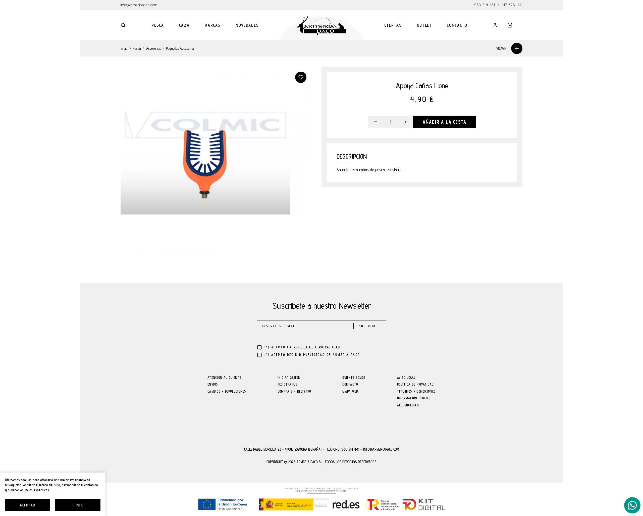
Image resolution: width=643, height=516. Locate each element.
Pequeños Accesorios (180, 48)
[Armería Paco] (321, 25)
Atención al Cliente (224, 378)
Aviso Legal (406, 378)
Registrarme (288, 384)
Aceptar (27, 505)
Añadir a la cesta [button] (444, 122)
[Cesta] (509, 25)
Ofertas (393, 25)
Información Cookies (414, 398)
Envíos (212, 384)
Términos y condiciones (416, 391)
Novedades (247, 25)
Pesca (157, 25)
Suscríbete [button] (370, 326)
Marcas (212, 25)
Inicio (124, 48)
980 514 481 (484, 5)
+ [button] (405, 122)
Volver (501, 48)
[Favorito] (300, 77)
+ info (78, 505)
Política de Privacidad (415, 384)
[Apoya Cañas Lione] (216, 162)
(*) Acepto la (302, 347)
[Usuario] (494, 25)
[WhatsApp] (632, 505)
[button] (123, 25)
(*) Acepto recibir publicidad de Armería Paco (312, 355)
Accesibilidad (408, 405)
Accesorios (153, 48)
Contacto (457, 25)
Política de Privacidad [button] (317, 347)
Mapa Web (350, 391)
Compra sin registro (294, 391)
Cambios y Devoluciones (226, 391)
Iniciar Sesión (289, 378)
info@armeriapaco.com (139, 5)
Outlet (424, 25)
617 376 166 (512, 5)
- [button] (375, 122)
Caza (184, 25)
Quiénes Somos (353, 378)
